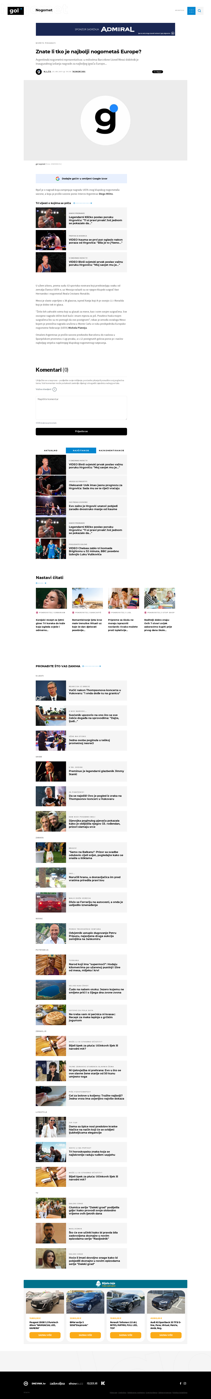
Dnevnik (39, 1384)
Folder (92, 1384)
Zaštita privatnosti (165, 1392)
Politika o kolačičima (179, 1392)
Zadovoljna (57, 1384)
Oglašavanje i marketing (136, 1392)
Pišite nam (113, 1392)
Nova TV (26, 1384)
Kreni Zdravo (103, 1384)
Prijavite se (81, 431)
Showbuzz (76, 1384)
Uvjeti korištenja (151, 1392)
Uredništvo (122, 1392)
